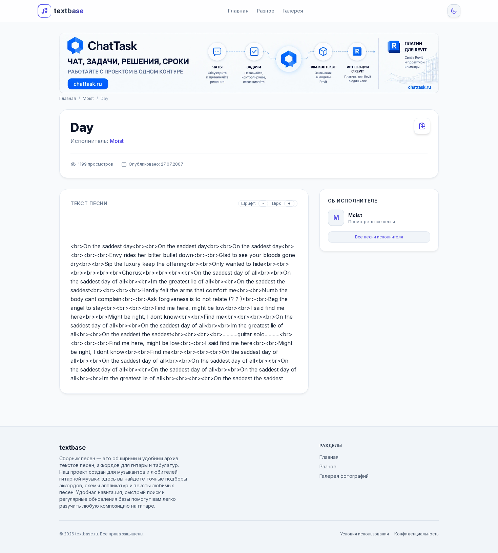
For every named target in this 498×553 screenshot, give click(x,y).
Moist (88, 98)
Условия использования (364, 533)
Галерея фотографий (344, 476)
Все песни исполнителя (379, 236)
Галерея (293, 11)
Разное (265, 11)
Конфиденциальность (416, 533)
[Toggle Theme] (454, 10)
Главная (238, 11)
